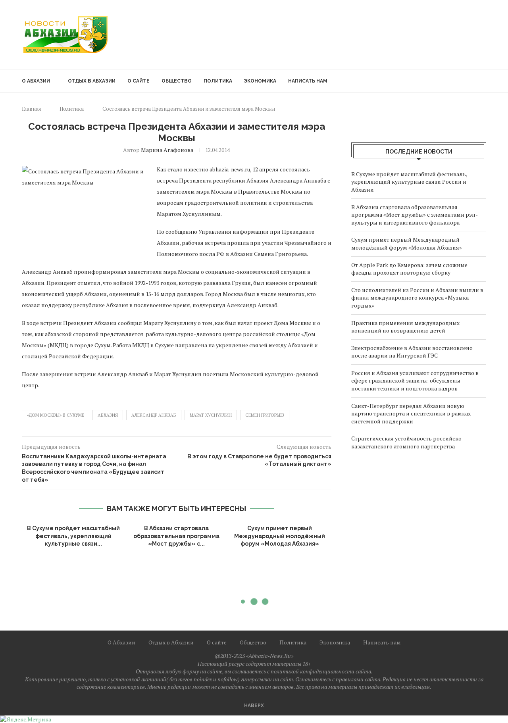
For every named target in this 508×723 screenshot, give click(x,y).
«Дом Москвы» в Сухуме (55, 415)
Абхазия (108, 415)
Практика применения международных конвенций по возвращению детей (405, 327)
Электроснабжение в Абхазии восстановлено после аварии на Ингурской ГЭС (412, 352)
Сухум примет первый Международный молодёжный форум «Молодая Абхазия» (279, 536)
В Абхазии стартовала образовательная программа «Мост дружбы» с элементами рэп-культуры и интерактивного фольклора (414, 214)
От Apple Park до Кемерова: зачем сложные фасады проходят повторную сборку (409, 269)
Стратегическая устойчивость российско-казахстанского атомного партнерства (407, 442)
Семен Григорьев (264, 415)
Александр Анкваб (153, 415)
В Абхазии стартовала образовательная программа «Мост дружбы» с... (176, 536)
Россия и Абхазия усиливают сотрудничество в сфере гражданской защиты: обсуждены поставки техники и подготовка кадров (415, 380)
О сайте (138, 81)
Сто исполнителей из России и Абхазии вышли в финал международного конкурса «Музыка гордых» (417, 297)
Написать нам (307, 81)
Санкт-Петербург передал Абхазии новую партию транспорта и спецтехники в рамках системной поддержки (411, 413)
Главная (31, 108)
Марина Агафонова (167, 150)
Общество (177, 81)
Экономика (260, 81)
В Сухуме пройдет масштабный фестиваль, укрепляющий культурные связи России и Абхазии (409, 181)
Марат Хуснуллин (211, 415)
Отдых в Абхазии (91, 81)
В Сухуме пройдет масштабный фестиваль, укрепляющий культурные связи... (73, 536)
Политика (218, 81)
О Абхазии (36, 81)
